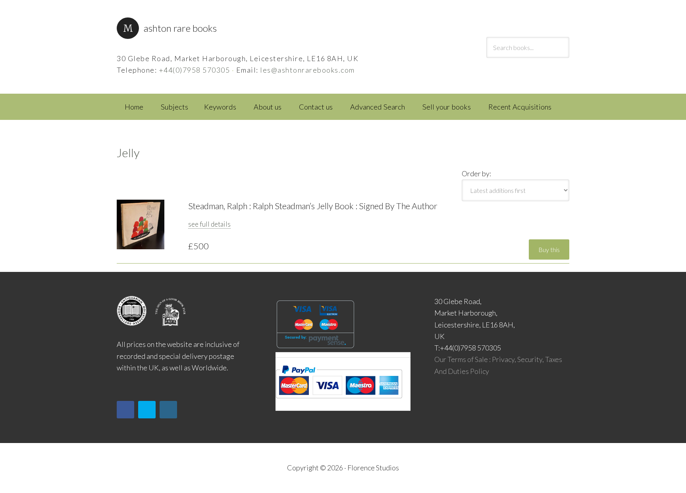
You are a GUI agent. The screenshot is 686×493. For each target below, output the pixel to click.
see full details (209, 224)
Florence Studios (373, 467)
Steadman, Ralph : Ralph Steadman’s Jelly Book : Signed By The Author (312, 206)
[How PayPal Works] (339, 401)
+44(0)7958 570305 (194, 69)
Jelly (128, 152)
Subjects (174, 106)
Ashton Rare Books (180, 28)
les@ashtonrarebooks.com (307, 69)
